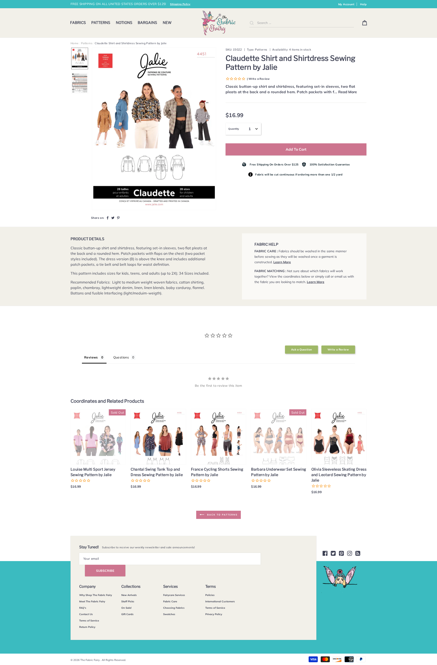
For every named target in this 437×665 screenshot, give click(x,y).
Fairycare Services (174, 595)
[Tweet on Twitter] (113, 218)
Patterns (100, 23)
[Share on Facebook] (107, 218)
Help (363, 4)
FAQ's (82, 607)
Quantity (233, 128)
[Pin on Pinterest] (118, 218)
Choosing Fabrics (174, 607)
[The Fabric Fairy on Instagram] (349, 553)
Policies (210, 595)
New (167, 23)
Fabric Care (170, 601)
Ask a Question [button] (301, 349)
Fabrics (78, 23)
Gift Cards (127, 614)
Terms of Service (89, 620)
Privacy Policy (213, 614)
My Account (346, 4)
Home (75, 43)
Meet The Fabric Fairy (92, 601)
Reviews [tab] (91, 357)
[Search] (251, 23)
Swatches (169, 614)
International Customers (220, 601)
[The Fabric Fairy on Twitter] (333, 553)
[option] (154, 128)
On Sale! (126, 607)
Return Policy (87, 627)
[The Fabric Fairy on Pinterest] (341, 553)
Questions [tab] (121, 357)
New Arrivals (129, 595)
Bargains (147, 23)
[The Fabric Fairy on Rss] (357, 553)
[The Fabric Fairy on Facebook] (325, 553)
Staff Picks (127, 601)
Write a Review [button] (338, 349)
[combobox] (301, 22)
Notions (124, 23)
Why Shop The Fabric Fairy (95, 595)
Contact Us (86, 614)
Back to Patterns (221, 514)
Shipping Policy (180, 4)
